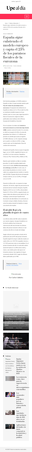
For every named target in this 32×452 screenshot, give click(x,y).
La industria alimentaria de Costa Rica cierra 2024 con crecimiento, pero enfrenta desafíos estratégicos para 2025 (15, 321)
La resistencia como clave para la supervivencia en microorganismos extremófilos (22, 383)
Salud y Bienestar (8, 33)
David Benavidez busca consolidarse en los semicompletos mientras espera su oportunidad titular (16, 341)
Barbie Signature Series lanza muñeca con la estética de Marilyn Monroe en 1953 (21, 366)
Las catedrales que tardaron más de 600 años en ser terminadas (21, 416)
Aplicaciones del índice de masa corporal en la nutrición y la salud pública (21, 431)
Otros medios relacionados (14, 264)
